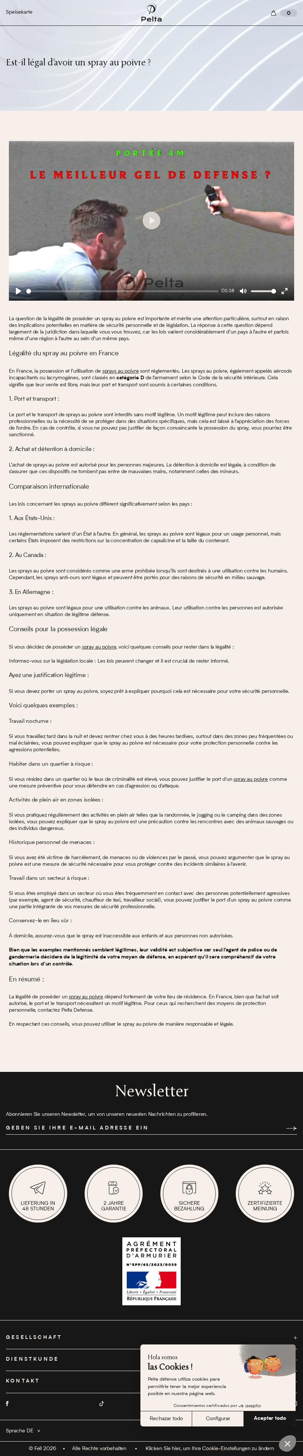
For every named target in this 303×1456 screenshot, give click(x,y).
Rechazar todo (166, 1418)
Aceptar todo (270, 1418)
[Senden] (291, 1128)
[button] (287, 1443)
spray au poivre (99, 647)
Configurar (218, 1418)
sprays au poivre (120, 371)
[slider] (122, 291)
